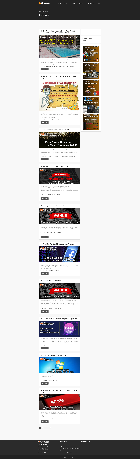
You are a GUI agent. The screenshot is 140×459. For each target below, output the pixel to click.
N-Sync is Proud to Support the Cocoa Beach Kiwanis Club (58, 77)
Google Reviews (91, 3)
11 (47, 427)
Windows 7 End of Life (56, 380)
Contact (74, 3)
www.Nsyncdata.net (42, 453)
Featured (54, 66)
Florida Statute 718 (63, 66)
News (59, 119)
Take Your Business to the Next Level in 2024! (56, 130)
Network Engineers (67, 195)
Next (50, 427)
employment (49, 195)
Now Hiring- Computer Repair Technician (54, 206)
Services (81, 3)
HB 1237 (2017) (68, 66)
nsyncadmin (49, 66)
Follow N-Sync (85, 441)
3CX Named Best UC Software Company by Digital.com (59, 319)
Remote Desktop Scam (65, 418)
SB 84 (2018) (73, 66)
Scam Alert (71, 418)
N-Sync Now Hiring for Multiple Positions (54, 166)
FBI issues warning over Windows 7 (47, 380)
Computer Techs (44, 195)
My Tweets (84, 40)
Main (57, 66)
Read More (44, 69)
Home (59, 3)
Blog (99, 3)
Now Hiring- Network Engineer (51, 281)
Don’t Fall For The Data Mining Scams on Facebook (57, 244)
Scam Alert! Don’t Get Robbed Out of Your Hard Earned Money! (59, 391)
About (66, 3)
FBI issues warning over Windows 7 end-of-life (56, 355)
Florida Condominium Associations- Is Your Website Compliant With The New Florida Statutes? (58, 32)
